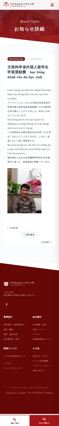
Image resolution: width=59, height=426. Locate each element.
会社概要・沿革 (39, 324)
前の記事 (14, 228)
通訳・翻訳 (8, 329)
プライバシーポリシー (42, 365)
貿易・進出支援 (10, 334)
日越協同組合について (42, 339)
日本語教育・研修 (11, 339)
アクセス (36, 334)
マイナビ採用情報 (40, 361)
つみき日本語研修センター (14, 357)
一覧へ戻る (29, 234)
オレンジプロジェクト (13, 368)
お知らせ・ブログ (40, 356)
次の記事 (45, 242)
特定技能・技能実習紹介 (14, 324)
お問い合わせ (38, 370)
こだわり (7, 363)
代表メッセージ (39, 329)
